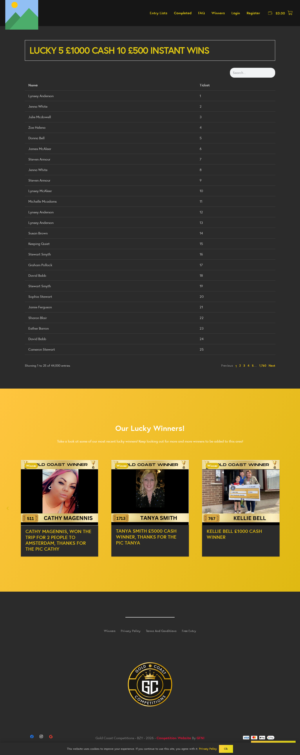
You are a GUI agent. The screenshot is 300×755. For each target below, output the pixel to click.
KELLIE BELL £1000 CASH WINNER (229, 534)
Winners (110, 631)
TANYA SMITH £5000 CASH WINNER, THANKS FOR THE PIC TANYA (142, 537)
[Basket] (290, 13)
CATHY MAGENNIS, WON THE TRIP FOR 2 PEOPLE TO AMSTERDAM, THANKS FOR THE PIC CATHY (54, 540)
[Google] (50, 736)
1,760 (262, 366)
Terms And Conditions (161, 631)
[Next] (292, 508)
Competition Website (174, 738)
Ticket (205, 85)
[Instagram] (41, 736)
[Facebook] (31, 736)
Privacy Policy (131, 631)
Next (272, 366)
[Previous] (8, 508)
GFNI (200, 738)
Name (33, 85)
